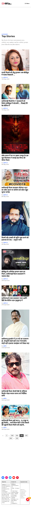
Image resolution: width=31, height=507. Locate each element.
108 (11, 438)
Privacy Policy (23, 491)
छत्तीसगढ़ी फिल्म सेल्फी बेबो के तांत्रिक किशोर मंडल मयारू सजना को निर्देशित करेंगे (14, 393)
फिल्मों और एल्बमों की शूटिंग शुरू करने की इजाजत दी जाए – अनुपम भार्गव (15, 238)
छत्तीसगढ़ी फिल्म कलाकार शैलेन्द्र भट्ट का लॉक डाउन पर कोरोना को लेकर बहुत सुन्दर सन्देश (15, 189)
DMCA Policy (23, 495)
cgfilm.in (5, 77)
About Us (22, 489)
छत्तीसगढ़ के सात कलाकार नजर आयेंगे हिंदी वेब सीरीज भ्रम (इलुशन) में (14, 299)
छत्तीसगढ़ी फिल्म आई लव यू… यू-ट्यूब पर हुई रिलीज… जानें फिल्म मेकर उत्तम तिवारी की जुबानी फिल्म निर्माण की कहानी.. (15, 422)
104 (12, 435)
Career (22, 496)
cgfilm (4, 346)
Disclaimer (23, 493)
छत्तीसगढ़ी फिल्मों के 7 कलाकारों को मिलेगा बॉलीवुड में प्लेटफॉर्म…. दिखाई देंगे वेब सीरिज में (15, 103)
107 (26, 435)
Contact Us (23, 492)
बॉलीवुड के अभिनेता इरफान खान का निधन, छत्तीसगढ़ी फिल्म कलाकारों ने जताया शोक (13, 273)
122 (17, 438)
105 (17, 435)
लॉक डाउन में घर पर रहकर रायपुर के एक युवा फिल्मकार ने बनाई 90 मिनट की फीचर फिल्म (15, 157)
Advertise (23, 497)
